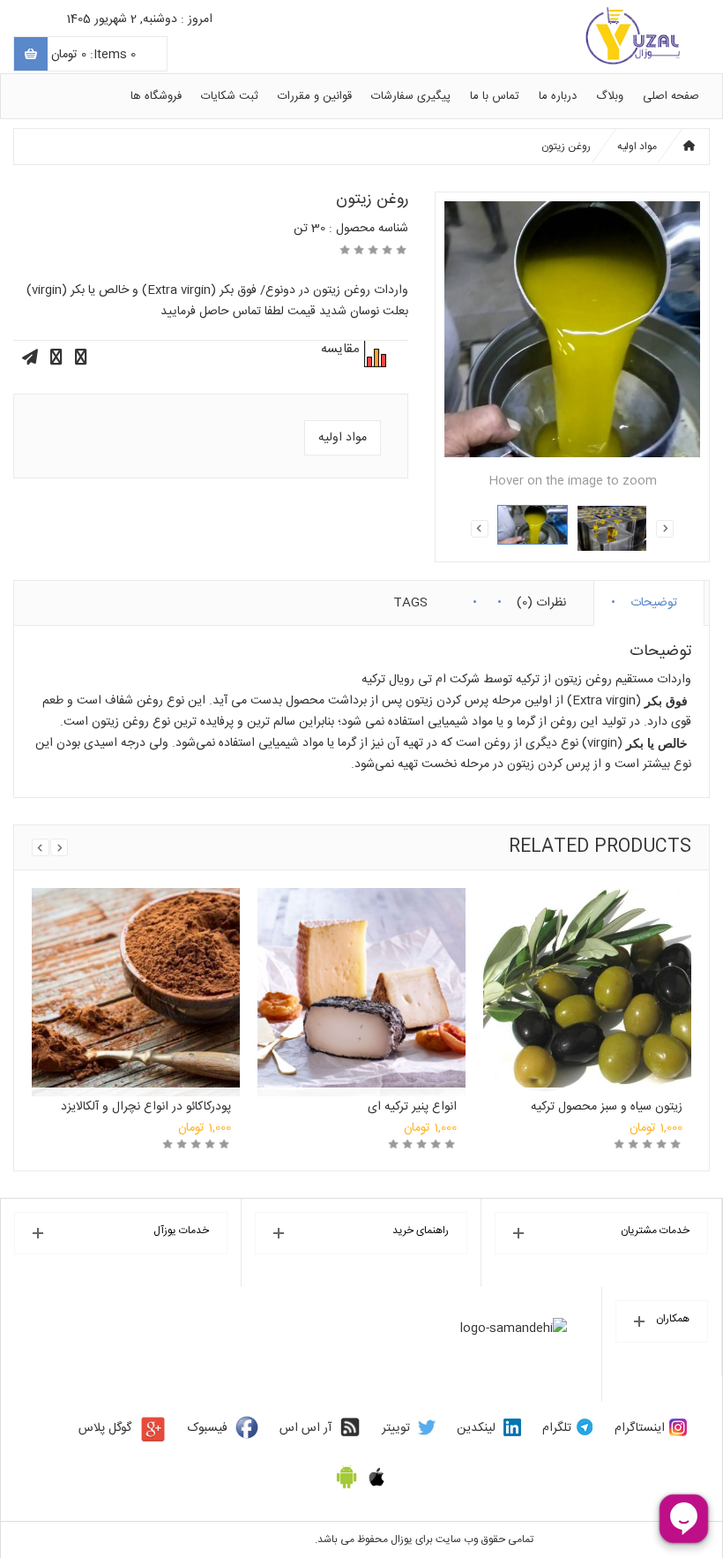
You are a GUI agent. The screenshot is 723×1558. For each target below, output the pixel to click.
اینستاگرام (640, 1428)
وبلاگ (609, 96)
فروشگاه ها (156, 96)
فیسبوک (207, 1428)
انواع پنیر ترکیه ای (412, 1107)
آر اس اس (306, 1428)
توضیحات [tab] (653, 599)
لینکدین (476, 1428)
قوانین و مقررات (315, 96)
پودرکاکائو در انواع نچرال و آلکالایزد (146, 1107)
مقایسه (373, 354)
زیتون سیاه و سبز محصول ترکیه (606, 1107)
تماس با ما (494, 96)
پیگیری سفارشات (411, 96)
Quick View (135, 969)
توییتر (396, 1428)
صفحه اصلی (671, 96)
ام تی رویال (417, 679)
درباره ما (558, 96)
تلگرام (556, 1428)
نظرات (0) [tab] (541, 599)
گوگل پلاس (104, 1428)
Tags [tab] (410, 599)
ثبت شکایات (229, 96)
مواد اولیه (637, 146)
